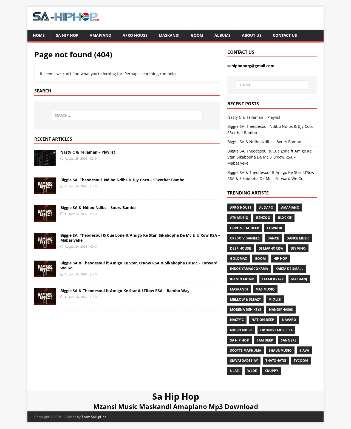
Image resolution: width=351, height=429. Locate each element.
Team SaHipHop (93, 416)
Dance (273, 238)
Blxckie (285, 217)
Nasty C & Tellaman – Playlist (87, 152)
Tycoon (301, 360)
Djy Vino (298, 248)
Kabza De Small (289, 268)
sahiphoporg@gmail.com (250, 65)
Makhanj (299, 279)
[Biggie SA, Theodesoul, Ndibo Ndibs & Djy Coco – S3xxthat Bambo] (45, 190)
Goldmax (238, 258)
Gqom (197, 35)
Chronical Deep (244, 228)
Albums (222, 35)
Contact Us (285, 35)
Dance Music (298, 238)
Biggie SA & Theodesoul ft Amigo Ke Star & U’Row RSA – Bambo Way (124, 290)
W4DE (252, 370)
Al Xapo (266, 207)
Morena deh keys (245, 309)
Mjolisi (274, 299)
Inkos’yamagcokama (249, 268)
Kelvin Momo (242, 279)
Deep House (240, 248)
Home (39, 35)
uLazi (235, 370)
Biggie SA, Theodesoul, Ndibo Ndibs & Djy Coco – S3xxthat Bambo (122, 179)
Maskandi (169, 35)
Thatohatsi (275, 360)
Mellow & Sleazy (245, 299)
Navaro (289, 319)
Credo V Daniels (245, 238)
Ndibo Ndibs (241, 330)
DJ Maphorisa (271, 248)
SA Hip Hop (239, 340)
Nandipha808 (281, 309)
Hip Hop (280, 258)
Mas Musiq (265, 289)
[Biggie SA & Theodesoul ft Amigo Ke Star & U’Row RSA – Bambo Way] (45, 301)
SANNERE (288, 340)
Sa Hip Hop (67, 35)
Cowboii (274, 228)
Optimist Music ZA (276, 330)
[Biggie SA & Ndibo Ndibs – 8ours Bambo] (45, 218)
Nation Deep (262, 319)
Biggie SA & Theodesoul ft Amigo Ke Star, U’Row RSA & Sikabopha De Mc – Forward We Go (138, 265)
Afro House (135, 35)
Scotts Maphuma (245, 350)
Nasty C (237, 319)
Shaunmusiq (280, 350)
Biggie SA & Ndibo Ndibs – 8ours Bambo (98, 207)
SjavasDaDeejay (244, 360)
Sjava (304, 350)
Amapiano (100, 35)
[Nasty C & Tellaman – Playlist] (45, 162)
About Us (252, 35)
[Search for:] (127, 115)
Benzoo (263, 217)
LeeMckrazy (273, 279)
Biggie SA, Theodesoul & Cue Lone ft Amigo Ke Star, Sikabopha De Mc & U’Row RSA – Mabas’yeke (140, 238)
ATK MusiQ (239, 217)
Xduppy (271, 370)
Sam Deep (265, 340)
